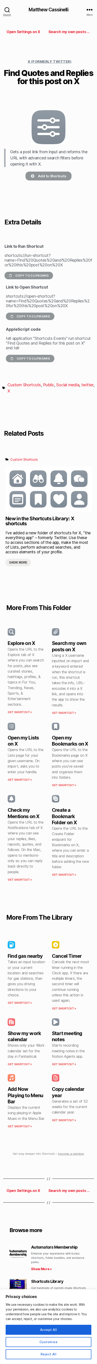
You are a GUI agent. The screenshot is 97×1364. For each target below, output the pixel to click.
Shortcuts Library (47, 1281)
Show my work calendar (24, 1036)
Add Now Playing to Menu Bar (25, 1095)
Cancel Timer (67, 956)
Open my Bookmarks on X (70, 741)
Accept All (48, 1330)
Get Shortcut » (20, 712)
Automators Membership (54, 1247)
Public (48, 384)
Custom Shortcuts (24, 384)
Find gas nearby (25, 956)
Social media (67, 384)
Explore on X (21, 643)
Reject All (49, 1354)
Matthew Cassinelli (48, 9)
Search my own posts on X (69, 646)
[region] (48, 1326)
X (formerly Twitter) (50, 61)
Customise (48, 1342)
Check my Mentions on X (23, 813)
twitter (87, 384)
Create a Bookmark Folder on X (64, 816)
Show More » (41, 1269)
